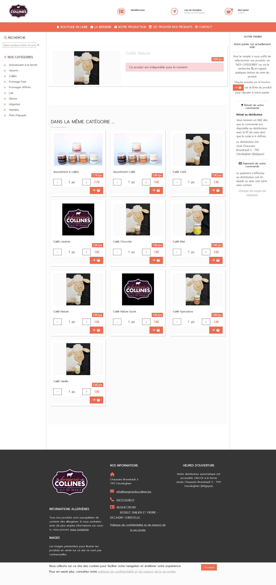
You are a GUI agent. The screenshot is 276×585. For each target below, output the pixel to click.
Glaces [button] (12, 99)
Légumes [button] (14, 104)
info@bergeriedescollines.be (133, 492)
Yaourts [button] (13, 70)
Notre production (131, 27)
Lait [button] (10, 93)
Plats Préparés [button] (17, 115)
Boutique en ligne (74, 27)
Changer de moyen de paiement (252, 193)
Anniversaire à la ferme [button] (22, 65)
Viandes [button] (13, 110)
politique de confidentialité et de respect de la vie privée (137, 572)
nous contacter (79, 530)
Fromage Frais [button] (17, 82)
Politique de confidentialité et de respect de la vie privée (138, 527)
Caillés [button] (12, 76)
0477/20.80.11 (125, 500)
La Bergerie (102, 27)
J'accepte (209, 567)
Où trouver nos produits (172, 27)
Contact (205, 27)
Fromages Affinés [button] (19, 87)
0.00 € (243, 11)
